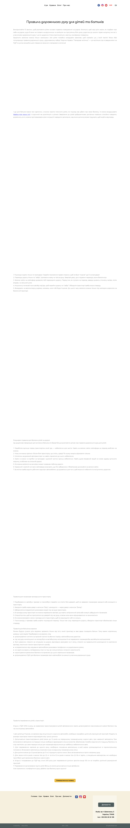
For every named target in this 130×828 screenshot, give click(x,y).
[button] (99, 5)
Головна (34, 796)
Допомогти (67, 796)
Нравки (52, 5)
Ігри (46, 5)
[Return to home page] (16, 5)
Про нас (66, 5)
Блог (59, 5)
